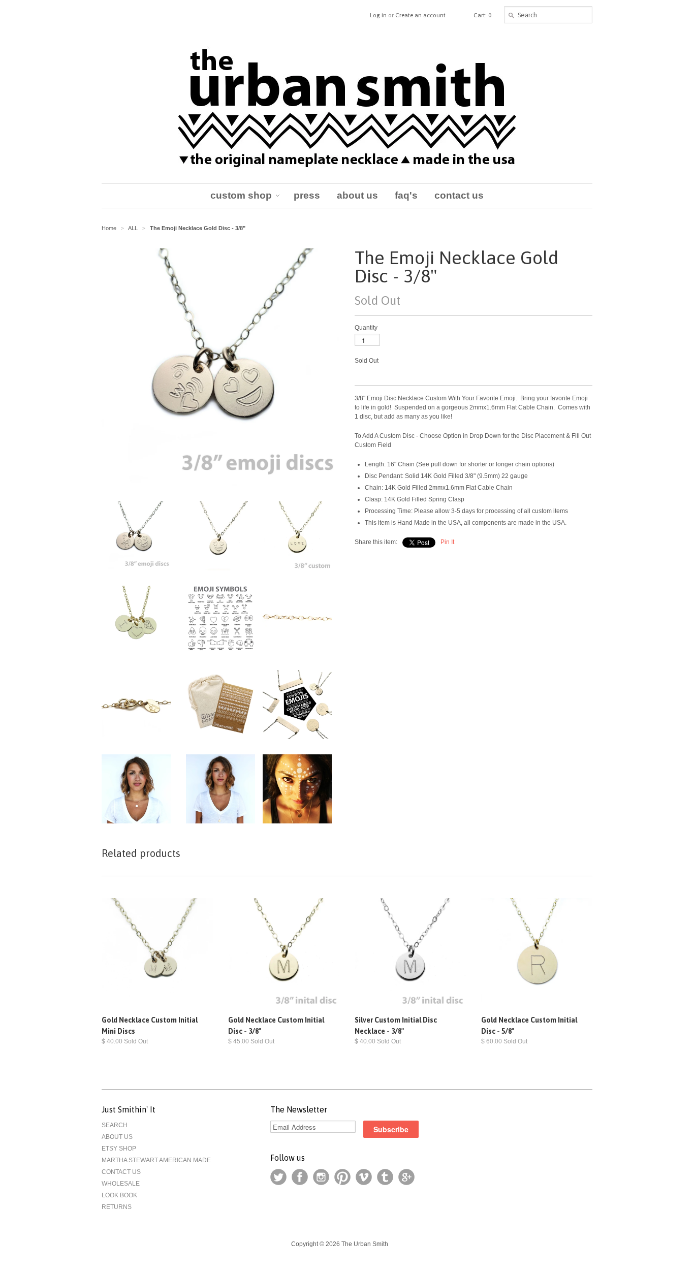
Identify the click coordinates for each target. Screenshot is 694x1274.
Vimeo (364, 1177)
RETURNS (117, 1207)
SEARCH (115, 1125)
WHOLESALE (121, 1183)
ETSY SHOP (119, 1148)
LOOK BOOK (119, 1195)
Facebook (300, 1177)
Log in (378, 15)
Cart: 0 (482, 15)
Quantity (366, 327)
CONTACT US (121, 1171)
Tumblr (385, 1177)
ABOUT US (117, 1136)
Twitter (278, 1177)
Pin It (447, 542)
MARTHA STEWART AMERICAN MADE (156, 1160)
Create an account (420, 15)
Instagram (321, 1177)
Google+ (406, 1177)
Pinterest (342, 1177)
